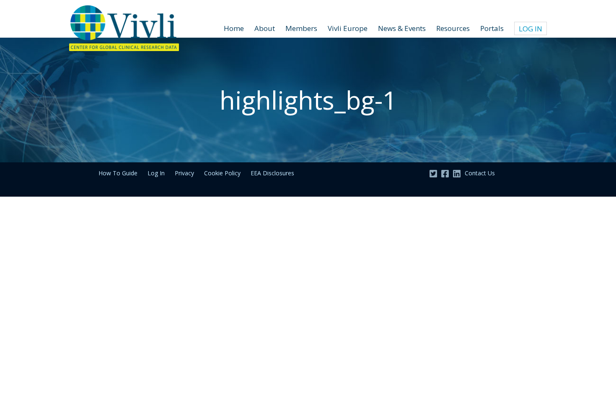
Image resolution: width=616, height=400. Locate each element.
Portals (492, 28)
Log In (530, 28)
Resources (453, 28)
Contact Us (480, 173)
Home (234, 28)
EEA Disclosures (272, 173)
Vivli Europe (348, 28)
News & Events (402, 28)
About (264, 28)
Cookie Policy (222, 173)
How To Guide (117, 173)
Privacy (184, 173)
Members (301, 28)
